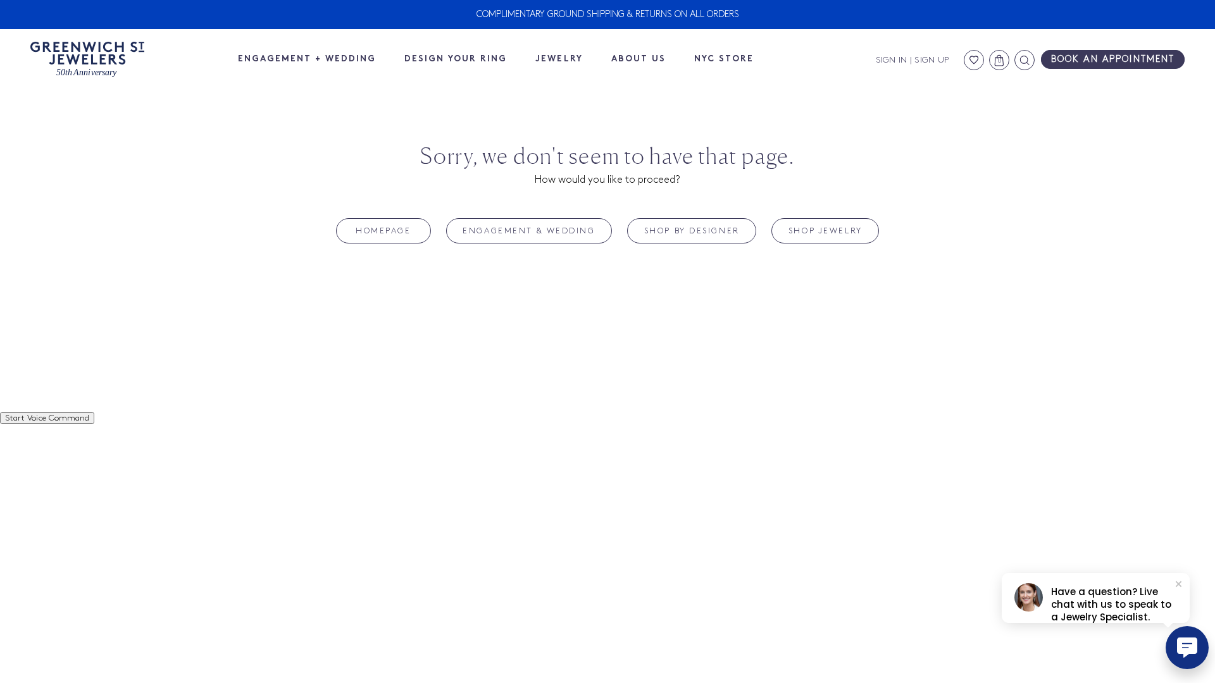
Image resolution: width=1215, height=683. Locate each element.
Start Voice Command (47, 418)
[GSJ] (87, 60)
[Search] (1024, 60)
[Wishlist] (974, 60)
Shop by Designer (692, 231)
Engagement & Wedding (529, 231)
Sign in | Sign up (912, 60)
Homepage (383, 231)
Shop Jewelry (825, 231)
